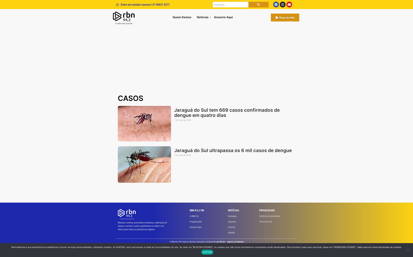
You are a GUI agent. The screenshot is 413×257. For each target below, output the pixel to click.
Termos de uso (265, 221)
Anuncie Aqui (223, 17)
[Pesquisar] (258, 4)
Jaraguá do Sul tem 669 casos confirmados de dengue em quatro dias (227, 113)
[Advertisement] (206, 68)
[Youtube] (289, 4)
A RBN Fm (194, 216)
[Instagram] (283, 4)
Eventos (231, 227)
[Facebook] (276, 4)
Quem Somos (182, 17)
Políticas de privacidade (269, 216)
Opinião (231, 232)
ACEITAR (207, 252)
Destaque (232, 216)
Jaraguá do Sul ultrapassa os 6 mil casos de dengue (233, 150)
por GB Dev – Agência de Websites (230, 242)
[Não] (408, 249)
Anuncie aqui (195, 227)
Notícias (202, 17)
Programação (196, 221)
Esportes (232, 221)
